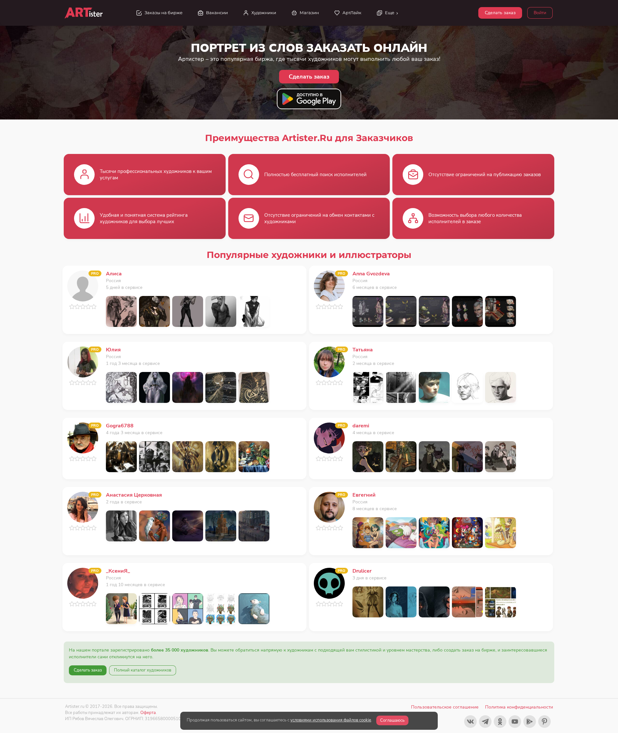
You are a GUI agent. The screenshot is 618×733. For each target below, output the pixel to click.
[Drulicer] (329, 583)
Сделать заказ (500, 13)
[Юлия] (82, 361)
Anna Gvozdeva (371, 273)
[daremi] (329, 437)
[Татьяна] (329, 361)
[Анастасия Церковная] (82, 507)
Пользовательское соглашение (445, 707)
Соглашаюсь (392, 720)
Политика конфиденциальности (519, 707)
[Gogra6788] (82, 437)
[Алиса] (82, 285)
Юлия (113, 349)
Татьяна (362, 349)
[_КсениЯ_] (82, 583)
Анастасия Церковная (134, 495)
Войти (540, 13)
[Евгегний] (329, 507)
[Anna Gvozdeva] (329, 285)
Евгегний (364, 495)
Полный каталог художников (142, 670)
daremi (360, 425)
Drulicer (361, 571)
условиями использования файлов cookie (330, 720)
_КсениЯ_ (118, 571)
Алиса (114, 273)
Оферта (148, 712)
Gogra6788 (120, 425)
